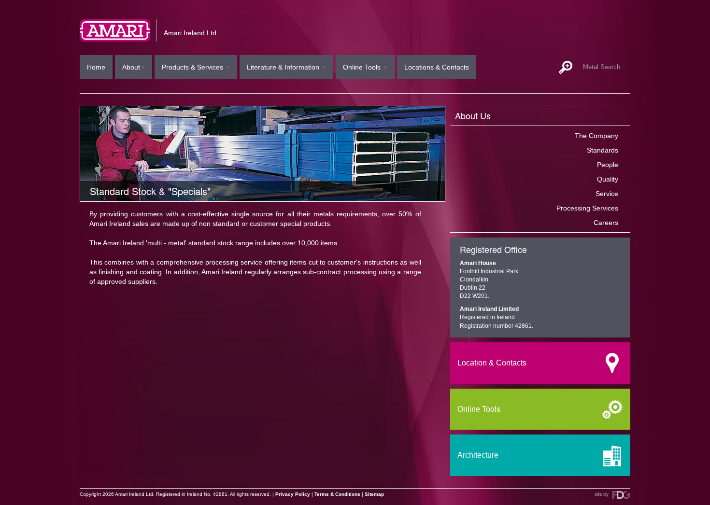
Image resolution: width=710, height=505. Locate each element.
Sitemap (374, 494)
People (607, 164)
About (131, 67)
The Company (596, 136)
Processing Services (587, 208)
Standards (602, 150)
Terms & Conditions (337, 494)
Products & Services (193, 67)
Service (607, 193)
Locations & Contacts (436, 67)
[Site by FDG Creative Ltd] (612, 495)
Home (96, 67)
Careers (606, 222)
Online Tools (363, 67)
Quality (607, 179)
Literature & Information (284, 67)
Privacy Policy (292, 494)
